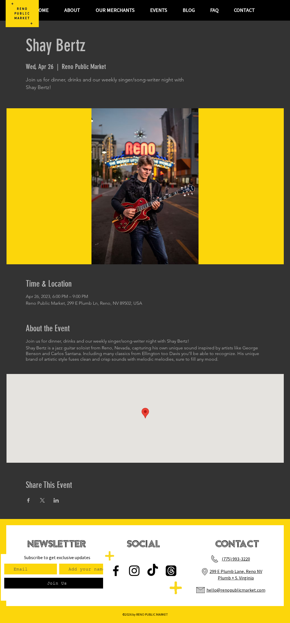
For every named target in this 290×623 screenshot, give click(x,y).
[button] (158, 10)
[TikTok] (153, 571)
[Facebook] (116, 571)
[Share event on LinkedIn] (56, 500)
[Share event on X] (42, 500)
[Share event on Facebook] (28, 500)
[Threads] (171, 571)
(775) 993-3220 (236, 559)
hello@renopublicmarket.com (235, 590)
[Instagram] (134, 571)
